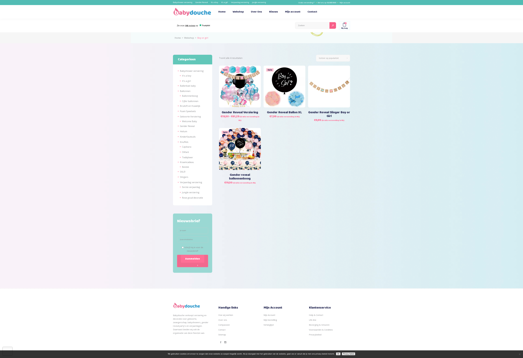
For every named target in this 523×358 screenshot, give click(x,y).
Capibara (186, 146)
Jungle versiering (259, 2)
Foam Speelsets (188, 111)
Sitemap (222, 334)
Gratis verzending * (306, 2)
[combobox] (333, 58)
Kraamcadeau (187, 162)
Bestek (185, 166)
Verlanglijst (269, 324)
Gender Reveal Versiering (240, 112)
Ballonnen (185, 91)
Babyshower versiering (182, 2)
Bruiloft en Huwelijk (190, 105)
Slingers (184, 177)
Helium (183, 131)
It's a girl (186, 81)
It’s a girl (224, 2)
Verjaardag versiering (240, 2)
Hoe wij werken (225, 315)
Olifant (185, 152)
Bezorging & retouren (319, 324)
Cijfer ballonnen (190, 101)
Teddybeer (187, 157)
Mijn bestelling (270, 320)
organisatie (178, 333)
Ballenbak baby (188, 85)
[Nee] (519, 354)
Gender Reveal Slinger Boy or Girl (329, 114)
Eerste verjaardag (191, 187)
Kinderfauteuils (188, 136)
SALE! (182, 171)
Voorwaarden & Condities (321, 329)
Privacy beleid (348, 354)
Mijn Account (269, 315)
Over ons (222, 320)
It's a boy (186, 75)
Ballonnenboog (190, 95)
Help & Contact (316, 315)
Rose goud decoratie (192, 197)
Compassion (224, 324)
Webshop (189, 37)
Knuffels (184, 142)
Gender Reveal (201, 2)
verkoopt (189, 315)
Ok (338, 354)
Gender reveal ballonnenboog (240, 176)
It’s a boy (214, 2)
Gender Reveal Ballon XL (284, 112)
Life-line (312, 320)
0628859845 (331, 2)
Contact (222, 329)
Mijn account (345, 2)
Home (178, 37)
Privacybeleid (315, 334)
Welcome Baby (189, 121)
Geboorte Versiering (190, 116)
